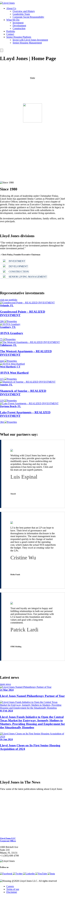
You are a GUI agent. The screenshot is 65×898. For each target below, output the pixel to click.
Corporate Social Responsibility (28, 17)
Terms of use (12, 889)
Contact (10, 34)
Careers (10, 886)
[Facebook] (6, 873)
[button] (16, 803)
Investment (18, 22)
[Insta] (51, 873)
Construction (19, 28)
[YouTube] (41, 873)
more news (5, 684)
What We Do (12, 19)
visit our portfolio (8, 299)
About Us (11, 8)
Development (19, 25)
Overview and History (24, 11)
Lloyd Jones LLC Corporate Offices (8, 839)
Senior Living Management (27, 276)
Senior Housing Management (27, 42)
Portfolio (10, 31)
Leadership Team (21, 14)
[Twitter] (18, 873)
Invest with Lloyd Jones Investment (30, 39)
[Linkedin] (29, 873)
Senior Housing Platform (18, 37)
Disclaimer (11, 892)
